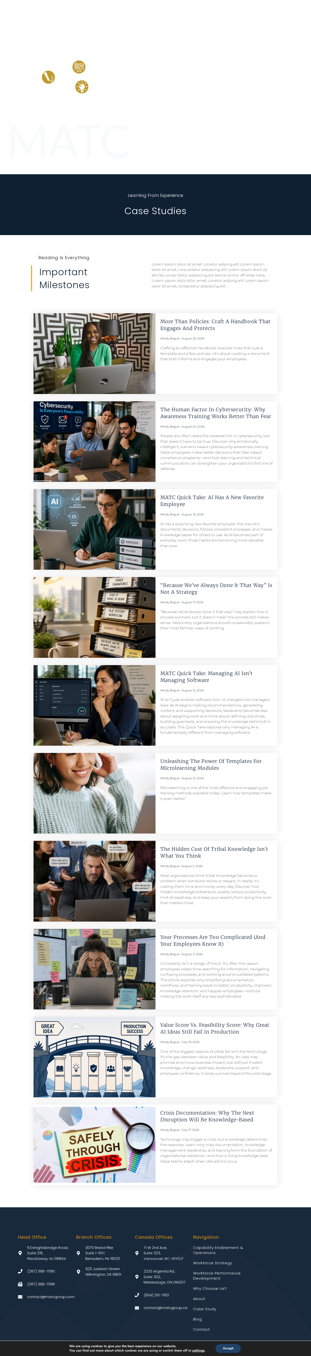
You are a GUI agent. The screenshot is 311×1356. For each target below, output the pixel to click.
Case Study (204, 1308)
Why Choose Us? (210, 1288)
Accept (228, 1348)
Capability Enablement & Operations (218, 1250)
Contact (201, 1329)
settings (198, 1350)
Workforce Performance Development (217, 1276)
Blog (197, 1319)
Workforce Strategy (212, 1262)
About (199, 1298)
